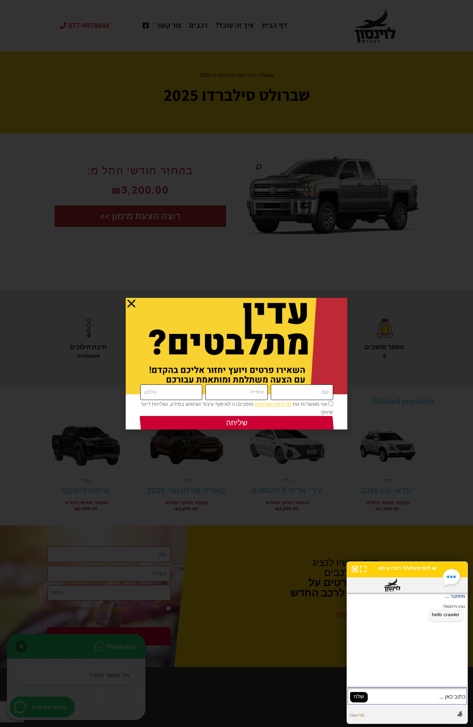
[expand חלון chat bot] (363, 569)
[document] (236, 363)
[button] (131, 303)
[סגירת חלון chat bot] (353, 569)
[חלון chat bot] (407, 642)
